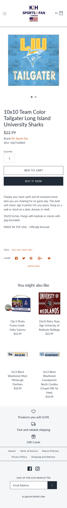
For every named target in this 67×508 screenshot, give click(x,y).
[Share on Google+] (40, 258)
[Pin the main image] (31, 258)
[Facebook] (30, 469)
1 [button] (31, 97)
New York (16, 250)
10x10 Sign (34, 266)
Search (12, 451)
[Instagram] (37, 469)
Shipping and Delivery (43, 456)
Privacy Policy (19, 456)
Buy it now (33, 181)
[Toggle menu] (4, 13)
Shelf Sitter (27, 250)
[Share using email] (49, 258)
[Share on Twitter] (23, 258)
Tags (6, 250)
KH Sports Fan (19, 138)
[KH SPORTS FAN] (33, 13)
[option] (33, 60)
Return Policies (50, 451)
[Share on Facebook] (16, 258)
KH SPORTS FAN (37, 496)
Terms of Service (29, 451)
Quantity (8, 151)
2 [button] (35, 97)
